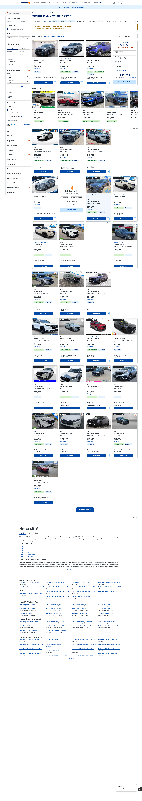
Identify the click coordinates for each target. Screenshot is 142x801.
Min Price (9, 51)
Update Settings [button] (132, 77)
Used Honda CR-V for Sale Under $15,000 (31, 593)
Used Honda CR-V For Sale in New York (30, 649)
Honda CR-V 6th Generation (27, 547)
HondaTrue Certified (67, 59)
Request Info (43, 82)
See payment (37, 68)
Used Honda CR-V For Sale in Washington (31, 644)
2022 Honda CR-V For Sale (53, 609)
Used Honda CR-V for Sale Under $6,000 (83, 587)
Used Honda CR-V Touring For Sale (56, 630)
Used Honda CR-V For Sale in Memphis (109, 653)
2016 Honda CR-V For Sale (105, 609)
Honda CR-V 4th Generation (27, 551)
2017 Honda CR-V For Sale (105, 604)
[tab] (22, 533)
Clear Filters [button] (47, 21)
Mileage (10, 96)
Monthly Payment (119, 51)
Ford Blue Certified (118, 242)
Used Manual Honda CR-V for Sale (55, 582)
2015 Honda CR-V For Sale (105, 613)
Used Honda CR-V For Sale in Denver (56, 651)
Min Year (10, 37)
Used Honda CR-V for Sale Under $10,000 (57, 596)
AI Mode (97, 2)
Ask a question (71, 209)
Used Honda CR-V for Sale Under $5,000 (57, 587)
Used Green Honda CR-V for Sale (107, 591)
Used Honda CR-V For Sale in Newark (30, 653)
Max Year (22, 37)
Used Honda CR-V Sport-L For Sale (55, 621)
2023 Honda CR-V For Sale (53, 604)
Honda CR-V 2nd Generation (27, 555)
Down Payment (118, 61)
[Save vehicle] (55, 42)
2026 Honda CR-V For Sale (27, 604)
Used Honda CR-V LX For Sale (28, 630)
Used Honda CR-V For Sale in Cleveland (57, 639)
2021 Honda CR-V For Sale (53, 613)
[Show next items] (134, 21)
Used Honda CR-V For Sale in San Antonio (84, 644)
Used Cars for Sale (37, 12)
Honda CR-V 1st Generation (27, 557)
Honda (46, 12)
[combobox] (18, 13)
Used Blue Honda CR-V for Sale (81, 596)
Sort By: (121, 36)
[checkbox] (11, 62)
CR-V (51, 12)
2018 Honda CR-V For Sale (79, 613)
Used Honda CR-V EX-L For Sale (28, 621)
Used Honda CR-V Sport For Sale (55, 626)
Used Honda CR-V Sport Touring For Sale (83, 621)
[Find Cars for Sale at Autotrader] (25, 2)
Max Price (21, 51)
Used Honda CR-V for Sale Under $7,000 (83, 591)
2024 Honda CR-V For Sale (27, 613)
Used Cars (36, 2)
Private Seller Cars (53, 2)
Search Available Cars (124, 82)
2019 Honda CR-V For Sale (79, 609)
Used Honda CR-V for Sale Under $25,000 (110, 587)
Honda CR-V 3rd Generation (27, 553)
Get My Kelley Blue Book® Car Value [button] (125, 70)
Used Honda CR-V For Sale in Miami (29, 639)
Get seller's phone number (93, 451)
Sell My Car (63, 2)
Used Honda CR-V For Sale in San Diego (83, 639)
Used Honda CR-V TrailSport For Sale (82, 626)
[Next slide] (135, 107)
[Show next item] (108, 184)
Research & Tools (85, 2)
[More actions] (55, 82)
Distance (9, 21)
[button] (114, 3)
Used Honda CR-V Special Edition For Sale (110, 626)
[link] (37, 72)
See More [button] (69, 570)
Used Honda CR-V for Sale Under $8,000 (109, 582)
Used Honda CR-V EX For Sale (28, 626)
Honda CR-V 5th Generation (27, 549)
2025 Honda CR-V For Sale (27, 609)
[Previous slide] (34, 107)
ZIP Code (22, 21)
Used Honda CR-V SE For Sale (106, 621)
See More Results (85, 509)
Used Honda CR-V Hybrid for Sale (29, 582)
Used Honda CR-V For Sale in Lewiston (109, 644)
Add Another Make (18, 87)
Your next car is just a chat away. (71, 7)
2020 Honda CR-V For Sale (79, 604)
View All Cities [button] (70, 658)
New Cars (43, 2)
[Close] (134, 786)
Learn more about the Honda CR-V (53, 36)
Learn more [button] (27, 124)
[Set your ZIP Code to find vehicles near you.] (71, 16)
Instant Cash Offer (73, 2)
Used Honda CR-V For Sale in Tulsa (108, 639)
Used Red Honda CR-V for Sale (80, 582)
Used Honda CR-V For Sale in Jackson (109, 649)
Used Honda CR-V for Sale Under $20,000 (57, 591)
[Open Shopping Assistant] (140, 789)
